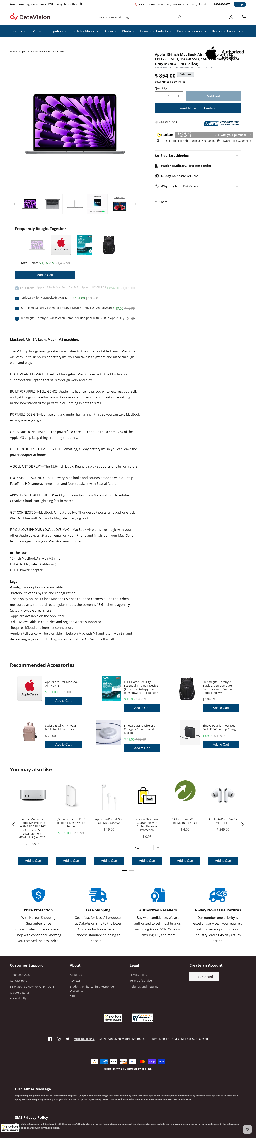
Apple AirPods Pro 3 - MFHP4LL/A (223, 821)
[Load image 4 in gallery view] (97, 204)
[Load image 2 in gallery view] (52, 204)
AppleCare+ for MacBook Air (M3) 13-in (45, 297)
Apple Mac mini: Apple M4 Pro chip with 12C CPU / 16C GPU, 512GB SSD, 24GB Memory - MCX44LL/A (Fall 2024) (32, 828)
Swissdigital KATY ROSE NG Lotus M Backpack (61, 727)
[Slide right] (135, 204)
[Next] (242, 824)
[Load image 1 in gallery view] (30, 204)
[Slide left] (14, 204)
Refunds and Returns (144, 986)
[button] (11, 1128)
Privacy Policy (138, 975)
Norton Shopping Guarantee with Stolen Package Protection (146, 824)
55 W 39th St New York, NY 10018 (32, 986)
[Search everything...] (179, 17)
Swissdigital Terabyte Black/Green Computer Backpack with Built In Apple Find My (74, 318)
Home (13, 51)
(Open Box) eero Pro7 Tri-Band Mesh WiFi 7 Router (71, 822)
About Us (76, 975)
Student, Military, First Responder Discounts (92, 988)
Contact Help (18, 980)
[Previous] (14, 824)
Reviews (75, 980)
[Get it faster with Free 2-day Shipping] (222, 123)
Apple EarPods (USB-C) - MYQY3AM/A (109, 821)
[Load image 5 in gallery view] (120, 204)
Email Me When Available (198, 108)
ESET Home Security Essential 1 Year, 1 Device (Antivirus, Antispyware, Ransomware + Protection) (84, 308)
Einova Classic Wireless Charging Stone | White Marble (140, 729)
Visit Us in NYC (84, 1039)
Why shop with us (67, 4)
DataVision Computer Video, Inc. (132, 1068)
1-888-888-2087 (20, 975)
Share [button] (163, 202)
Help (240, 4)
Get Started (204, 977)
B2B (72, 996)
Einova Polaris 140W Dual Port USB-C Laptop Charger (221, 727)
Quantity (161, 88)
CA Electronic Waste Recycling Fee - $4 (185, 821)
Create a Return (20, 992)
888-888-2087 (222, 4)
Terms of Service (141, 980)
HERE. (189, 1099)
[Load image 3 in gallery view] (75, 204)
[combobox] (139, 17)
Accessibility (18, 998)
